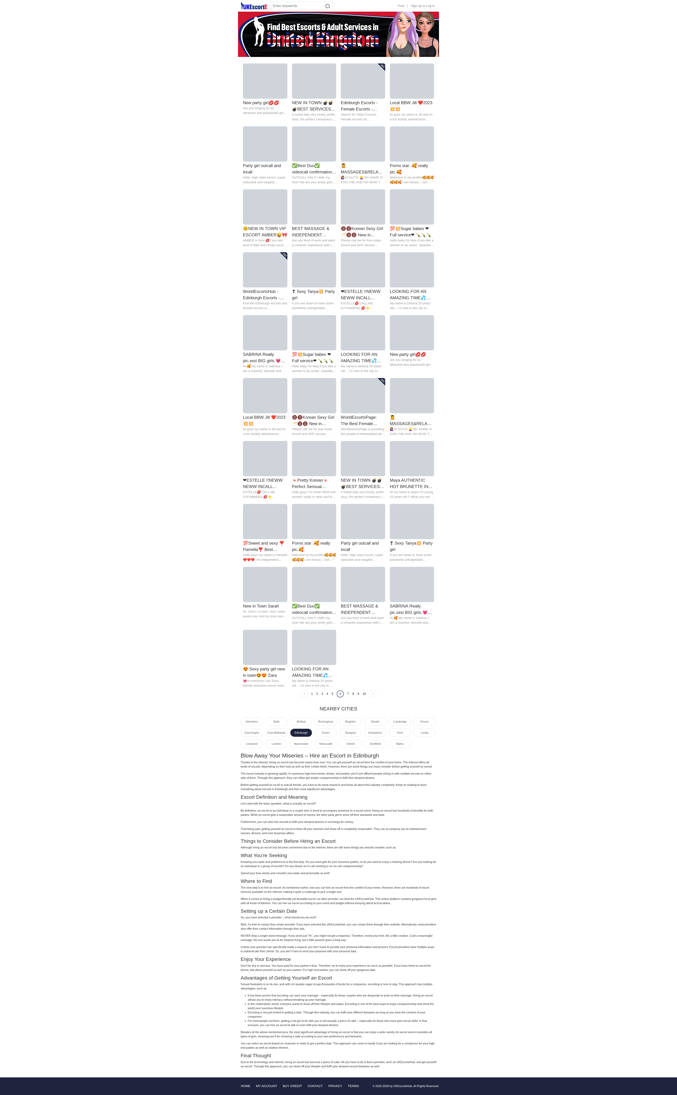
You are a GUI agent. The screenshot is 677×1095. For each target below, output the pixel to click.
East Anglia (252, 732)
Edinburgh (301, 732)
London (276, 743)
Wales (400, 743)
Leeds (424, 732)
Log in (430, 6)
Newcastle (326, 743)
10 (364, 693)
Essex (326, 732)
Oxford (350, 743)
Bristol (375, 721)
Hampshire (375, 732)
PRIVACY (335, 1086)
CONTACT (315, 1086)
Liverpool (252, 743)
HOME (245, 1086)
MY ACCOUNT (266, 1086)
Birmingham (325, 721)
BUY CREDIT (292, 1086)
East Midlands (276, 732)
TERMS (353, 1086)
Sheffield (375, 743)
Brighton (350, 721)
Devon (424, 721)
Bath (276, 721)
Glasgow (350, 732)
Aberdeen (252, 721)
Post (401, 6)
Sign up (416, 6)
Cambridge (400, 721)
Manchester (301, 743)
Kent (400, 732)
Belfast (301, 721)
